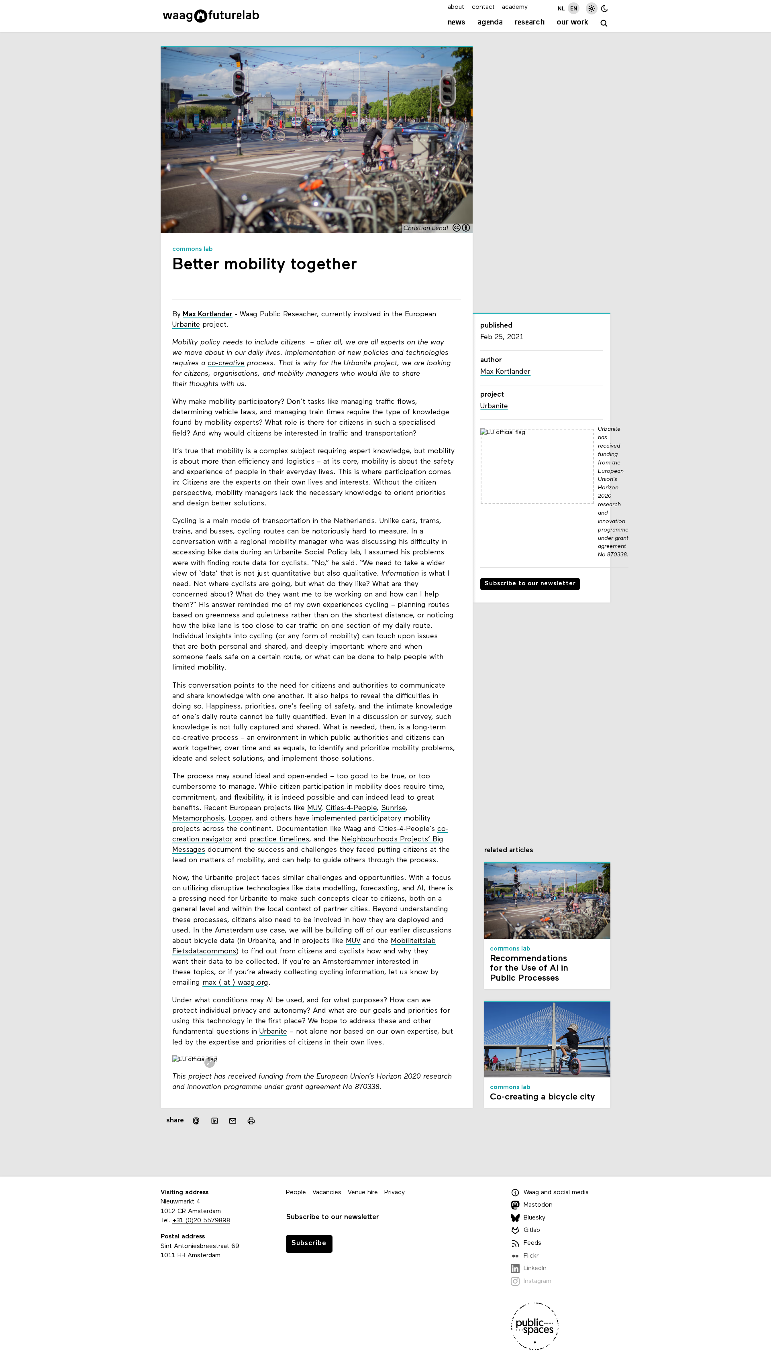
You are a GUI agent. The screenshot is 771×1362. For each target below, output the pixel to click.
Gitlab (532, 1231)
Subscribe (309, 1243)
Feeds (532, 1243)
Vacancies (326, 1192)
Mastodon (538, 1205)
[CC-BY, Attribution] (461, 229)
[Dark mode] (604, 8)
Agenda (490, 22)
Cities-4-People (351, 808)
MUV (314, 808)
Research (530, 22)
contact (483, 7)
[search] (604, 23)
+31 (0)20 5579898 (201, 1220)
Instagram (537, 1281)
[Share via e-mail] (233, 1121)
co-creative (226, 363)
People (296, 1192)
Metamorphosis (198, 818)
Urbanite (186, 325)
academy (515, 7)
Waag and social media (556, 1192)
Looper (239, 818)
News (456, 22)
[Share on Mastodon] (196, 1121)
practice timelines (279, 839)
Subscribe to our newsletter (530, 584)
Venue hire (363, 1192)
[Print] (251, 1121)
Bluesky (534, 1218)
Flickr (531, 1256)
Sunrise (393, 808)
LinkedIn (535, 1268)
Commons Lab (192, 249)
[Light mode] (592, 8)
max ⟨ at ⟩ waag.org (235, 983)
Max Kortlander (208, 314)
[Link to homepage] (211, 16)
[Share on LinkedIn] (214, 1121)
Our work (572, 22)
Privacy (394, 1192)
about (456, 7)
